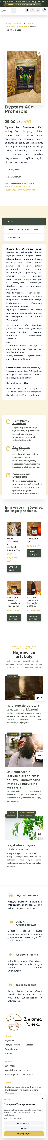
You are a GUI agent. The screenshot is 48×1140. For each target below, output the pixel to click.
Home (8, 24)
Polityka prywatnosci (12, 1118)
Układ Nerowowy (27, 812)
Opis (10, 221)
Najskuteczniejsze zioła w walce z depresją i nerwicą (21, 849)
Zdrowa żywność (26, 190)
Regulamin (9, 1040)
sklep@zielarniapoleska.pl (16, 1070)
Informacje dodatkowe (23, 229)
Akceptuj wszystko (24, 1133)
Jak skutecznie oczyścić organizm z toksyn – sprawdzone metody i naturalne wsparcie (23, 779)
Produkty (18, 24)
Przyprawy (23, 27)
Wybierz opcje (13, 568)
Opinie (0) (14, 237)
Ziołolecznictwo (26, 816)
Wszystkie (12, 676)
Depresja (12, 812)
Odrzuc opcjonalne (24, 1123)
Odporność (13, 734)
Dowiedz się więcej (33, 553)
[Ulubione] (38, 10)
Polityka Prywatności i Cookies (19, 1044)
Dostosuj (24, 1128)
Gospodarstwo (11, 1049)
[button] (13, 176)
